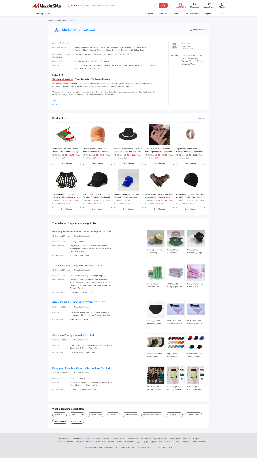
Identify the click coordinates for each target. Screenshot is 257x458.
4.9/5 (61, 75)
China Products (76, 439)
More (152, 65)
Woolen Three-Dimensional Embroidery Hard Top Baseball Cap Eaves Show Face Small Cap (97, 151)
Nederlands (129, 442)
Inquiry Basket (197, 30)
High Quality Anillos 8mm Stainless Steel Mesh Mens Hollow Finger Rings (190, 151)
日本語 (153, 442)
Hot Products (63, 439)
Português (80, 442)
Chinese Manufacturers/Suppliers (97, 439)
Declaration (156, 447)
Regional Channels (160, 439)
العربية (138, 442)
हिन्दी (160, 442)
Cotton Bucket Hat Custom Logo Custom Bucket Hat (155, 253)
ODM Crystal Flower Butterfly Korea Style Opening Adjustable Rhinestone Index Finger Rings (158, 151)
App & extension (191, 14)
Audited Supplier (84, 236)
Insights (196, 439)
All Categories (42, 14)
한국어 (146, 442)
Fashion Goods (77, 415)
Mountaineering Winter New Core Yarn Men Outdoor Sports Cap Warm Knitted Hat (190, 197)
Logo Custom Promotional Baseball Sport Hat (175, 356)
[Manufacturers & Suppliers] (46, 5)
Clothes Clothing (194, 415)
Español (70, 442)
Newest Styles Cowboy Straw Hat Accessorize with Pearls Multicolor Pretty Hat (128, 151)
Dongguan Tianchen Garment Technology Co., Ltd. (81, 368)
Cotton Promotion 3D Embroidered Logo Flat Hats (194, 356)
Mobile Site (186, 439)
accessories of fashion (152, 415)
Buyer (161, 14)
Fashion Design (130, 415)
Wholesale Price (132, 439)
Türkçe (176, 442)
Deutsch (119, 442)
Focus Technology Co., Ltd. (111, 447)
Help (176, 14)
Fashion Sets (76, 421)
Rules (223, 14)
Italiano (111, 442)
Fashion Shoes (95, 415)
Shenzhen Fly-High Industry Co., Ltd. (73, 335)
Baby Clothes (113, 415)
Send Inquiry (66, 163)
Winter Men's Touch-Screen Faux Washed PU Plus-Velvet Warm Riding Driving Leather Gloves (159, 197)
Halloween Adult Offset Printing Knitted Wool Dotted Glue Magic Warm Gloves (65, 197)
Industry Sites (146, 439)
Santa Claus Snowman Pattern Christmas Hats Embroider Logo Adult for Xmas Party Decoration (65, 151)
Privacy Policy (168, 447)
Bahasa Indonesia (198, 442)
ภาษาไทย (168, 442)
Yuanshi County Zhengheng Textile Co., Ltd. (77, 265)
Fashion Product (174, 415)
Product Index (175, 439)
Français (89, 442)
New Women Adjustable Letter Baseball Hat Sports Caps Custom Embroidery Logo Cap (128, 197)
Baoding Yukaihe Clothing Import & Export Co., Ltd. (81, 231)
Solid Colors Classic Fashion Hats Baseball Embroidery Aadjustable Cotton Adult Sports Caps (97, 197)
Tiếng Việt (185, 442)
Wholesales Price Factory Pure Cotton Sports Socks (155, 356)
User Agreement (143, 447)
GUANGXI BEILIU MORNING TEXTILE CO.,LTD (78, 302)
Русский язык (100, 442)
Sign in (222, 7)
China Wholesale (118, 439)
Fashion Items (60, 421)
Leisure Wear (59, 415)
